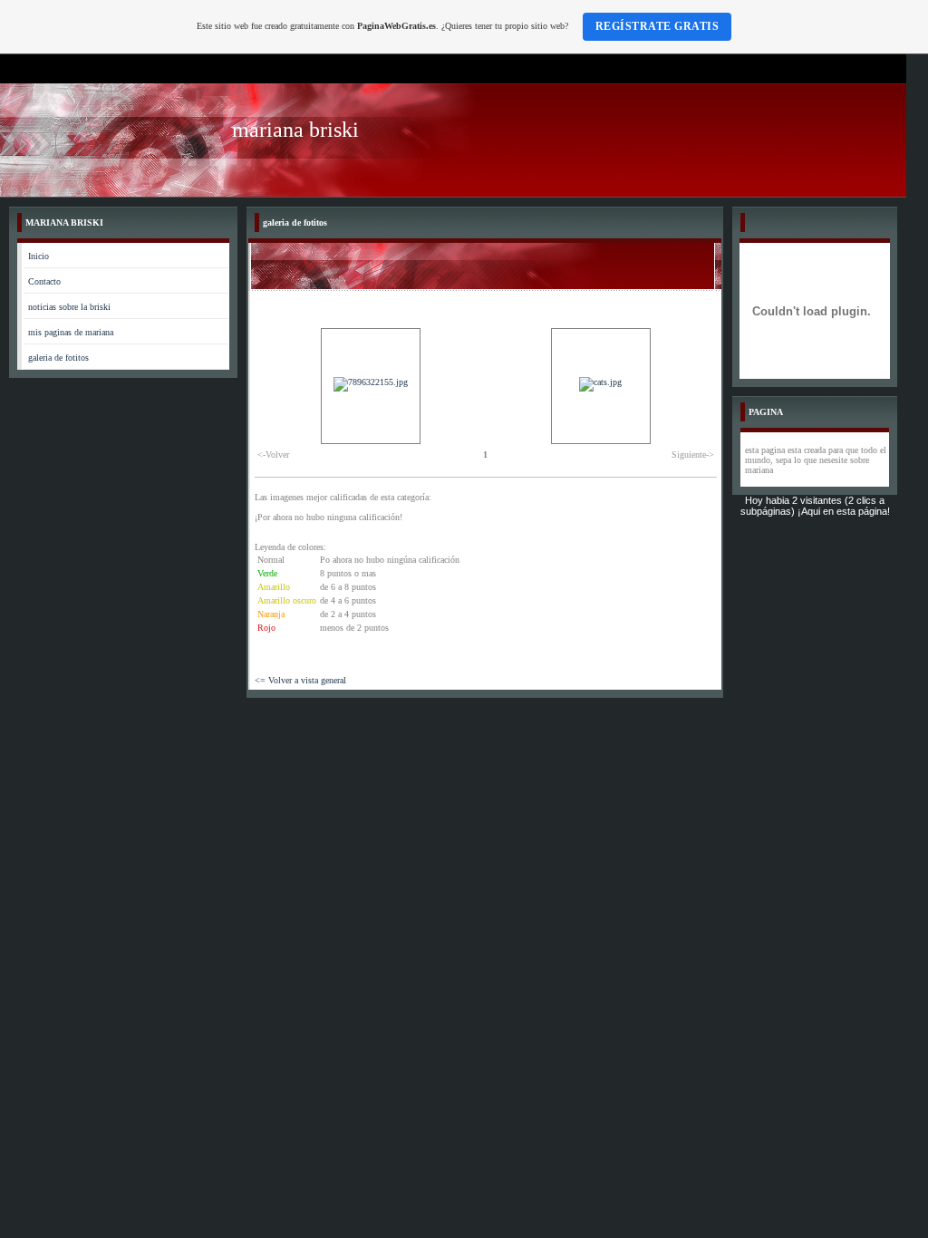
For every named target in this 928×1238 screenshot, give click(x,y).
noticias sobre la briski (69, 307)
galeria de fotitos (58, 358)
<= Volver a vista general (300, 680)
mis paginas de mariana (70, 332)
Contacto (44, 281)
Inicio (38, 256)
